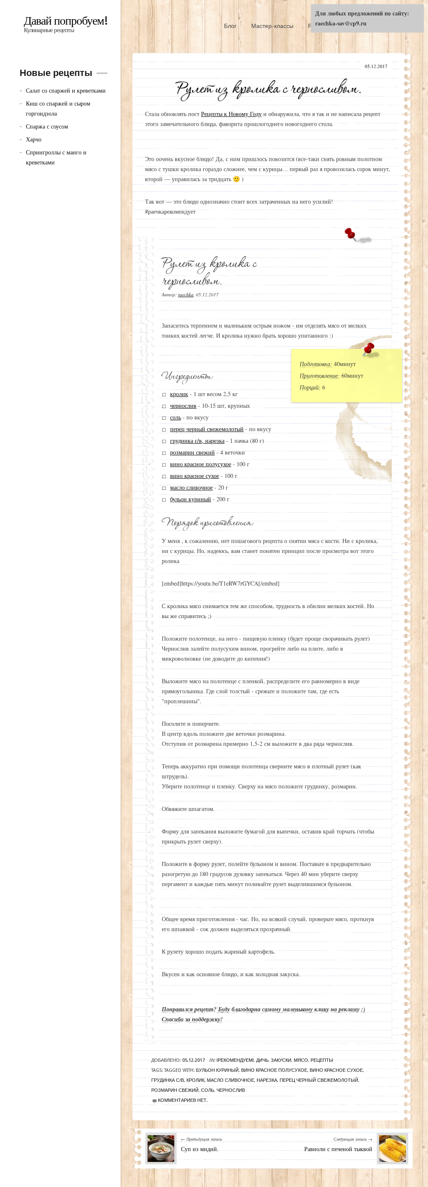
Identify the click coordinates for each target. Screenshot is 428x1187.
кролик (179, 394)
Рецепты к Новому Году (231, 114)
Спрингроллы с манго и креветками (56, 157)
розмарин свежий (192, 452)
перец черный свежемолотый (207, 429)
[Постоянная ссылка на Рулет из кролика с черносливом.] (268, 86)
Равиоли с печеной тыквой (338, 1149)
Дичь (262, 1060)
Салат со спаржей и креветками (66, 90)
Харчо (33, 139)
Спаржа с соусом (47, 126)
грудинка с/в (167, 1080)
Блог (230, 26)
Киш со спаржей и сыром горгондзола (58, 108)
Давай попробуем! (66, 21)
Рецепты (322, 1060)
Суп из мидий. (200, 1149)
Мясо (301, 1060)
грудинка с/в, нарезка (197, 440)
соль (175, 417)
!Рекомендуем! (235, 1060)
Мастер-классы (272, 26)
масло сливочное (191, 487)
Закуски (281, 1060)
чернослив (183, 405)
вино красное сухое (194, 476)
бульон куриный (190, 499)
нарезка (267, 1080)
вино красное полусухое (200, 464)
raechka (186, 294)
